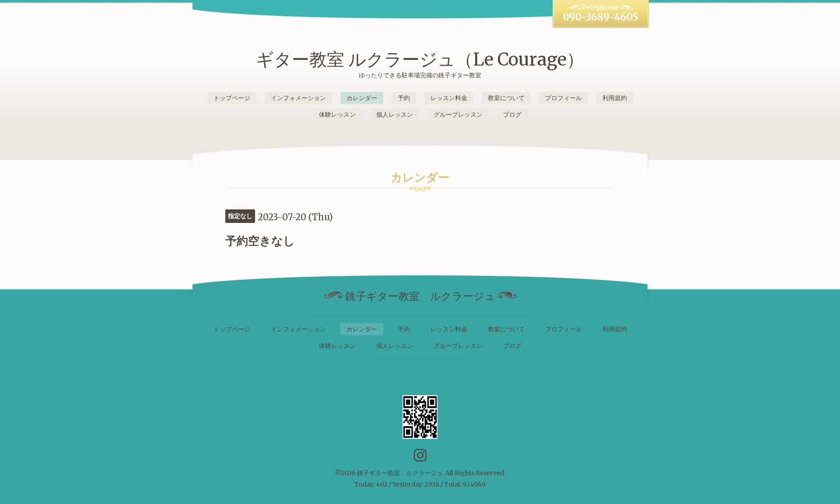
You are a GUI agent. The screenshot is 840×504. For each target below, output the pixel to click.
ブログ (512, 114)
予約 (404, 98)
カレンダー (361, 98)
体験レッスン (337, 114)
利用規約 (614, 98)
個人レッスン (394, 114)
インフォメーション (298, 98)
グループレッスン (458, 114)
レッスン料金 (448, 98)
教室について (506, 98)
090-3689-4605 (600, 17)
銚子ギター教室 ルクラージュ (400, 473)
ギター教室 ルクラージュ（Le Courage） (420, 59)
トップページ (232, 98)
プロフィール (563, 98)
